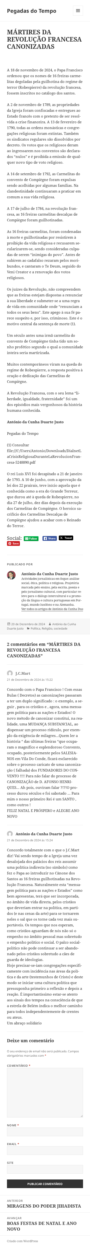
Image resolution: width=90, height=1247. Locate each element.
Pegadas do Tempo (31, 10)
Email (13, 1144)
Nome (13, 1125)
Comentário (19, 1066)
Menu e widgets (78, 15)
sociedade (60, 628)
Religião (47, 628)
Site (10, 1163)
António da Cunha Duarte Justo (44, 833)
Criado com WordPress (22, 1241)
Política (35, 628)
